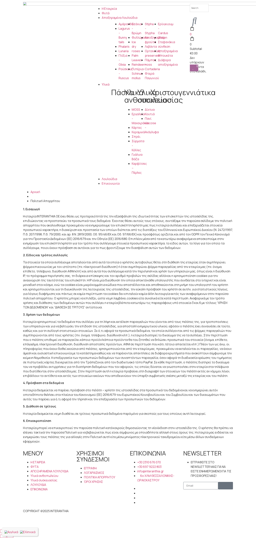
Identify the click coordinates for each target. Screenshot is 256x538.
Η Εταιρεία (109, 9)
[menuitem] (11, 531)
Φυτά (105, 13)
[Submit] (225, 485)
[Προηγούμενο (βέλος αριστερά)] (3, 536)
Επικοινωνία (111, 183)
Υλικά (105, 84)
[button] (128, 4)
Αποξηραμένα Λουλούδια (119, 18)
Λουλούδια (109, 179)
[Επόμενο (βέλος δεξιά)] (10, 536)
